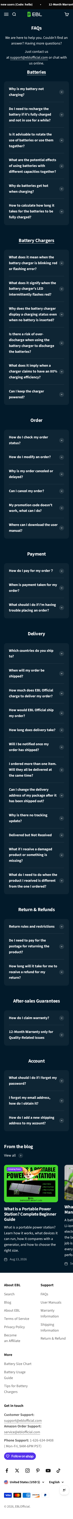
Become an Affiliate (12, 1338)
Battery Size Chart (17, 1363)
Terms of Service (16, 1318)
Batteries (36, 72)
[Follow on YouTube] (48, 1470)
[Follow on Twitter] (17, 1470)
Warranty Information (50, 1313)
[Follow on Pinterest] (38, 1470)
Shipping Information (50, 1327)
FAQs (44, 1294)
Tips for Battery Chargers (16, 1388)
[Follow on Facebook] (7, 1470)
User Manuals (51, 1302)
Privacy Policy (14, 1327)
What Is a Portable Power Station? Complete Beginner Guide (30, 1214)
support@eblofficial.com (29, 57)
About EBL (12, 1310)
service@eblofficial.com (22, 1432)
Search (9, 1294)
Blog (7, 1302)
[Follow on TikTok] (58, 1470)
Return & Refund (53, 1338)
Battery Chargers (36, 240)
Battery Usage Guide (15, 1375)
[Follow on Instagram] (27, 1470)
